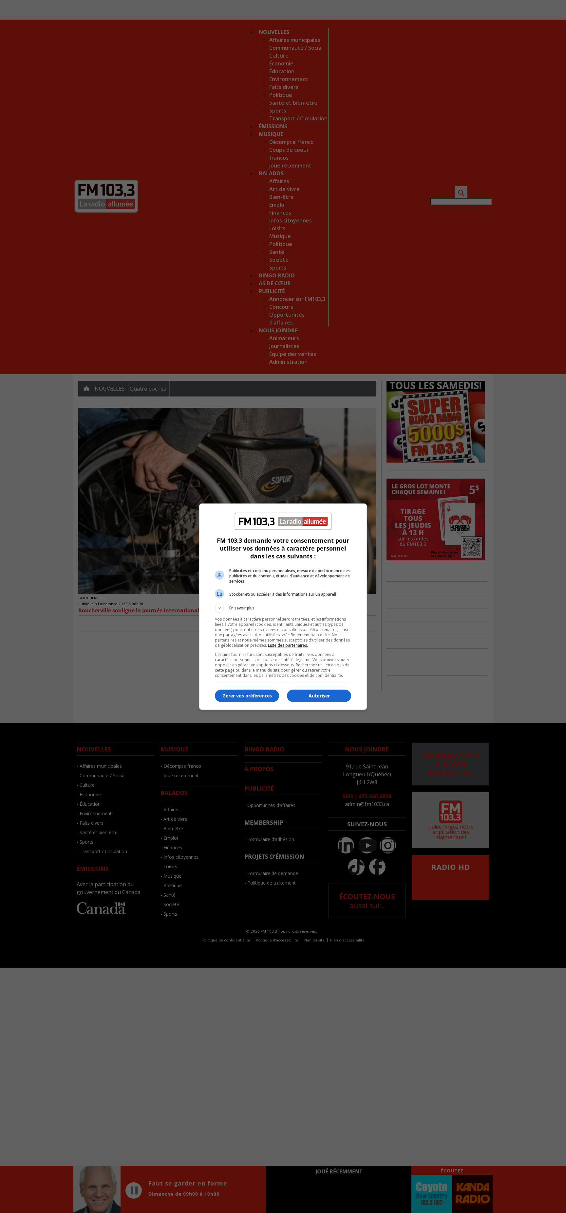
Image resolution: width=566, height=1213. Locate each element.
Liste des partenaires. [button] (288, 645)
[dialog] (283, 606)
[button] (283, 608)
